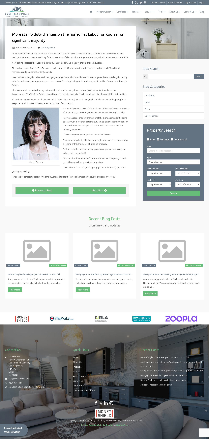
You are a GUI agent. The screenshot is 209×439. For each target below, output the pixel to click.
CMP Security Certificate (84, 390)
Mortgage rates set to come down (156, 385)
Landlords (122, 12)
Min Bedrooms (153, 169)
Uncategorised (48, 47)
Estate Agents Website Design (97, 425)
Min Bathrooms (181, 169)
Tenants (136, 12)
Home (75, 357)
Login (201, 2)
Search (198, 76)
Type (149, 157)
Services (149, 12)
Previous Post (43, 190)
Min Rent (150, 180)
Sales (147, 109)
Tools (161, 12)
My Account (191, 2)
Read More (15, 289)
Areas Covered (79, 376)
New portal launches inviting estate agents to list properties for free (172, 274)
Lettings (164, 139)
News (147, 102)
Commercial (180, 139)
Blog (202, 12)
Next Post (98, 190)
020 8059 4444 (96, 2)
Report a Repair (158, 2)
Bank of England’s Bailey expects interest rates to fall (34, 274)
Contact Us (189, 12)
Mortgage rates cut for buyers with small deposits (163, 375)
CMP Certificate (80, 385)
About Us (173, 12)
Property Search (104, 12)
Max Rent (179, 180)
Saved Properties (175, 2)
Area (149, 146)
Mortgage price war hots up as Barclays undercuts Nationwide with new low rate (105, 274)
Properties (77, 367)
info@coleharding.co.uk (75, 2)
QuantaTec (122, 425)
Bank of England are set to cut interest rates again (163, 380)
